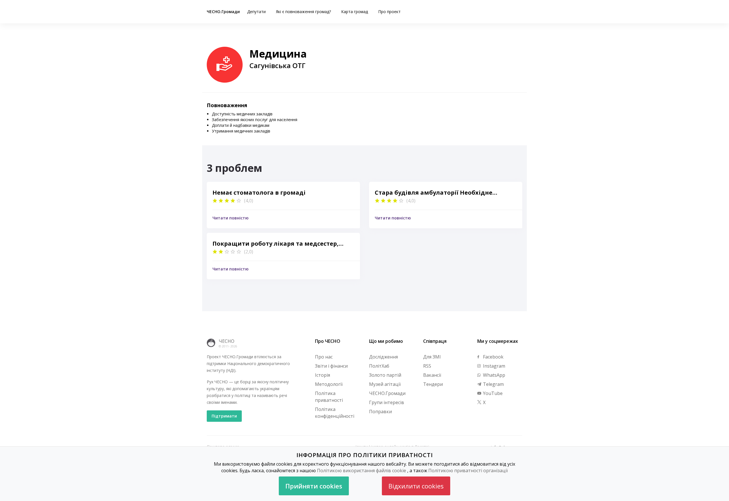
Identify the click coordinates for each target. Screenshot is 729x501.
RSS (427, 366)
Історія (322, 375)
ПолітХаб (379, 366)
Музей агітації (385, 384)
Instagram (493, 366)
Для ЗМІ (432, 357)
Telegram (493, 384)
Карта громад (354, 11)
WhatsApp (493, 375)
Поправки (380, 411)
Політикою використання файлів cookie (361, 470)
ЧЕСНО (226, 341)
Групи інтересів (386, 402)
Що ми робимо (386, 341)
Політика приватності (329, 396)
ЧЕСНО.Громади (223, 11)
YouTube (492, 393)
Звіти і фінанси (331, 366)
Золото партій (385, 375)
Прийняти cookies (313, 486)
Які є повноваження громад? (303, 11)
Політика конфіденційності (334, 412)
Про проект (389, 11)
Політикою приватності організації (468, 470)
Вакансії (432, 375)
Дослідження (383, 357)
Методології (329, 384)
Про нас (324, 357)
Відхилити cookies (416, 486)
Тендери (433, 384)
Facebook (492, 357)
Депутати (256, 11)
